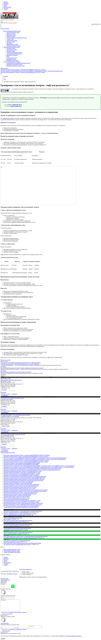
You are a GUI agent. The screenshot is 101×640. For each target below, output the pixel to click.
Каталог (6, 4)
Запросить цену (6, 630)
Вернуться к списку (6, 360)
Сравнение (14, 394)
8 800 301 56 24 (5, 22)
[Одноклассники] (3, 90)
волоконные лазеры (8, 118)
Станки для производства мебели (12, 552)
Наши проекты (7, 7)
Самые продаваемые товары (8, 452)
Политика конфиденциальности (9, 576)
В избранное (5, 395)
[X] (8, 90)
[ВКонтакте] (1, 90)
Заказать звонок (13, 22)
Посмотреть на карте (12, 573)
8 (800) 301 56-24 (17, 104)
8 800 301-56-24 (23, 568)
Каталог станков (5, 28)
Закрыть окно (4, 615)
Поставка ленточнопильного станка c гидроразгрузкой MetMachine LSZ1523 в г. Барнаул (23, 69)
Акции (5, 5)
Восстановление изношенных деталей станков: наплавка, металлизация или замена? (22, 368)
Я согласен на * (14, 612)
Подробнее (3, 366)
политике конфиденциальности (74, 636)
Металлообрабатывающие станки (12, 549)
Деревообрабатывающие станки (12, 550)
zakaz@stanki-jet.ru (95, 24)
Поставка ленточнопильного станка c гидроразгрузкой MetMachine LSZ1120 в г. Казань (23, 72)
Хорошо (3, 638)
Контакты (6, 3)
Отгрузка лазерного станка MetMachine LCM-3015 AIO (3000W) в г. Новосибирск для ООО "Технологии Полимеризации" (32, 71)
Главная (6, 1)
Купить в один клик (7, 613)
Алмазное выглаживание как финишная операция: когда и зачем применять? (20, 364)
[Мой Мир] (6, 90)
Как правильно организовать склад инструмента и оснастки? (16, 372)
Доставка (6, 8)
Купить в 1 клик (6, 394)
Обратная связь (4, 578)
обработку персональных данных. (17, 612)
